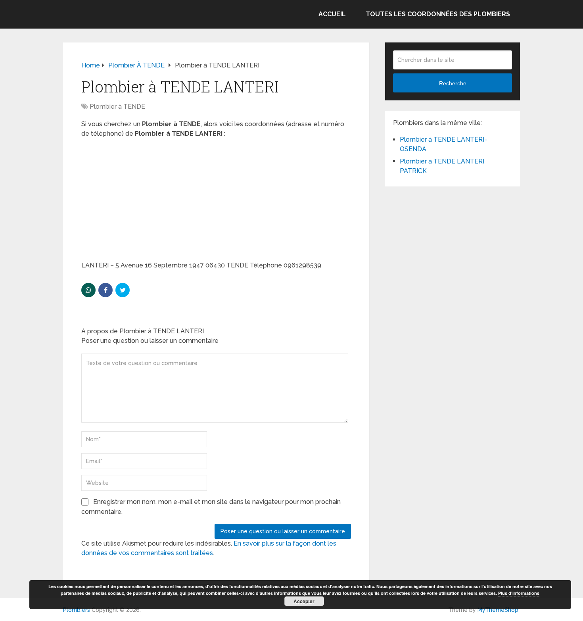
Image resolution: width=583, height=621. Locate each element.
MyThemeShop (498, 610)
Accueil (332, 14)
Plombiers (76, 610)
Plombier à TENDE (117, 106)
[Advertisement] (216, 202)
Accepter (304, 601)
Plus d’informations (518, 593)
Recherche (452, 83)
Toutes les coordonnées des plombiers (438, 14)
